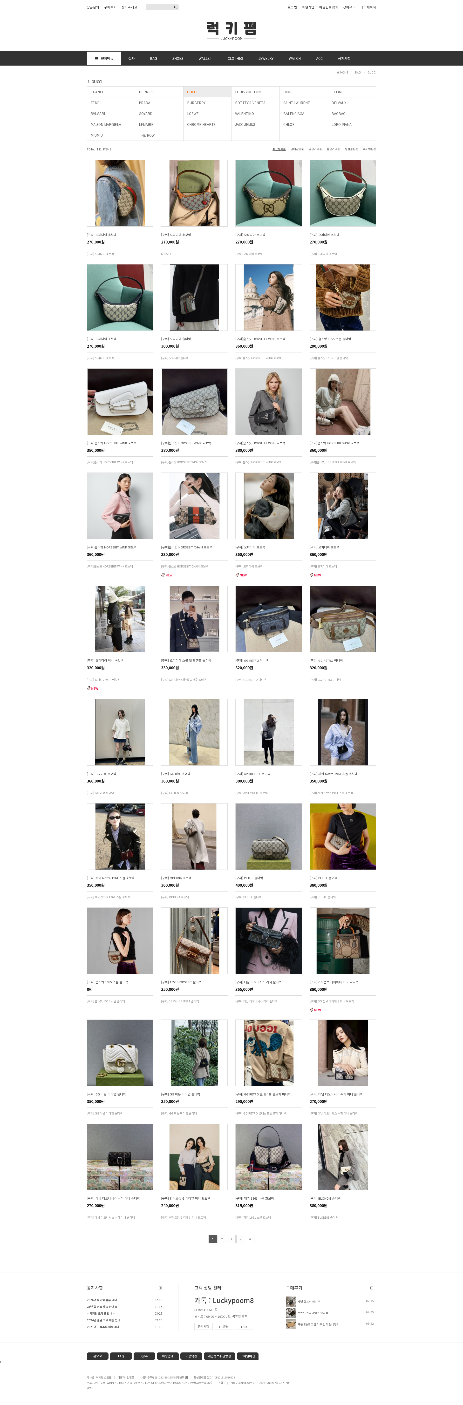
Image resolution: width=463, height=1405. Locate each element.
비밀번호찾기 (328, 7)
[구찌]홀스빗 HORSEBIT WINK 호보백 (260, 339)
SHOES (177, 58)
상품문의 (93, 7)
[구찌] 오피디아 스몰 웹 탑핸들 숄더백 (186, 660)
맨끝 (250, 1239)
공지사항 (344, 58)
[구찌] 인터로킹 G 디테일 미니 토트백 (186, 1198)
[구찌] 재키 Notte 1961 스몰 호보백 (334, 773)
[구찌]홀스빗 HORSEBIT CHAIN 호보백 (186, 547)
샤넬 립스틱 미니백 (309, 1301)
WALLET (205, 58)
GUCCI (372, 72)
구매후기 (110, 7)
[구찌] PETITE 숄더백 (249, 878)
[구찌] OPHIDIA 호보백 (176, 878)
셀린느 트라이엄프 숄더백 (313, 1313)
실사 (131, 58)
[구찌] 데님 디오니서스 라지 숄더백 (258, 982)
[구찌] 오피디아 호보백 (102, 234)
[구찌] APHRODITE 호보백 (252, 773)
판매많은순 (297, 149)
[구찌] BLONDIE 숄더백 (325, 1198)
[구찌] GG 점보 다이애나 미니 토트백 (334, 982)
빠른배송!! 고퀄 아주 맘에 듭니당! (318, 1324)
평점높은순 (351, 149)
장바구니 (349, 7)
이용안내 (168, 1356)
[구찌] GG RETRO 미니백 (252, 660)
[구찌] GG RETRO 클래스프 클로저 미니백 (263, 1094)
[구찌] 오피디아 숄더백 (176, 339)
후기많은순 (369, 149)
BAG (153, 58)
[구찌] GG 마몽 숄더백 (101, 773)
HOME (344, 72)
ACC (319, 58)
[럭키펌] (231, 30)
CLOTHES (235, 58)
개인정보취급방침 (219, 1356)
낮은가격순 (315, 149)
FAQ (244, 1326)
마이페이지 (368, 7)
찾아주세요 (129, 7)
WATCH (295, 58)
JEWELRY (266, 58)
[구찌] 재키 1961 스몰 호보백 (254, 1198)
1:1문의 (224, 1326)
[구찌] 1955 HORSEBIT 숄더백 (181, 982)
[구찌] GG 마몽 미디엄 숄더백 (106, 1094)
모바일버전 (247, 1356)
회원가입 (308, 7)
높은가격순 (333, 149)
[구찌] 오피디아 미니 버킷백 (105, 660)
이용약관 (191, 1356)
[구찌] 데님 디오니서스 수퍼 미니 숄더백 (336, 1094)
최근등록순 (279, 149)
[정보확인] (182, 1377)
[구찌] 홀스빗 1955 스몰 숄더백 (330, 339)
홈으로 (97, 1356)
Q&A (144, 1356)
